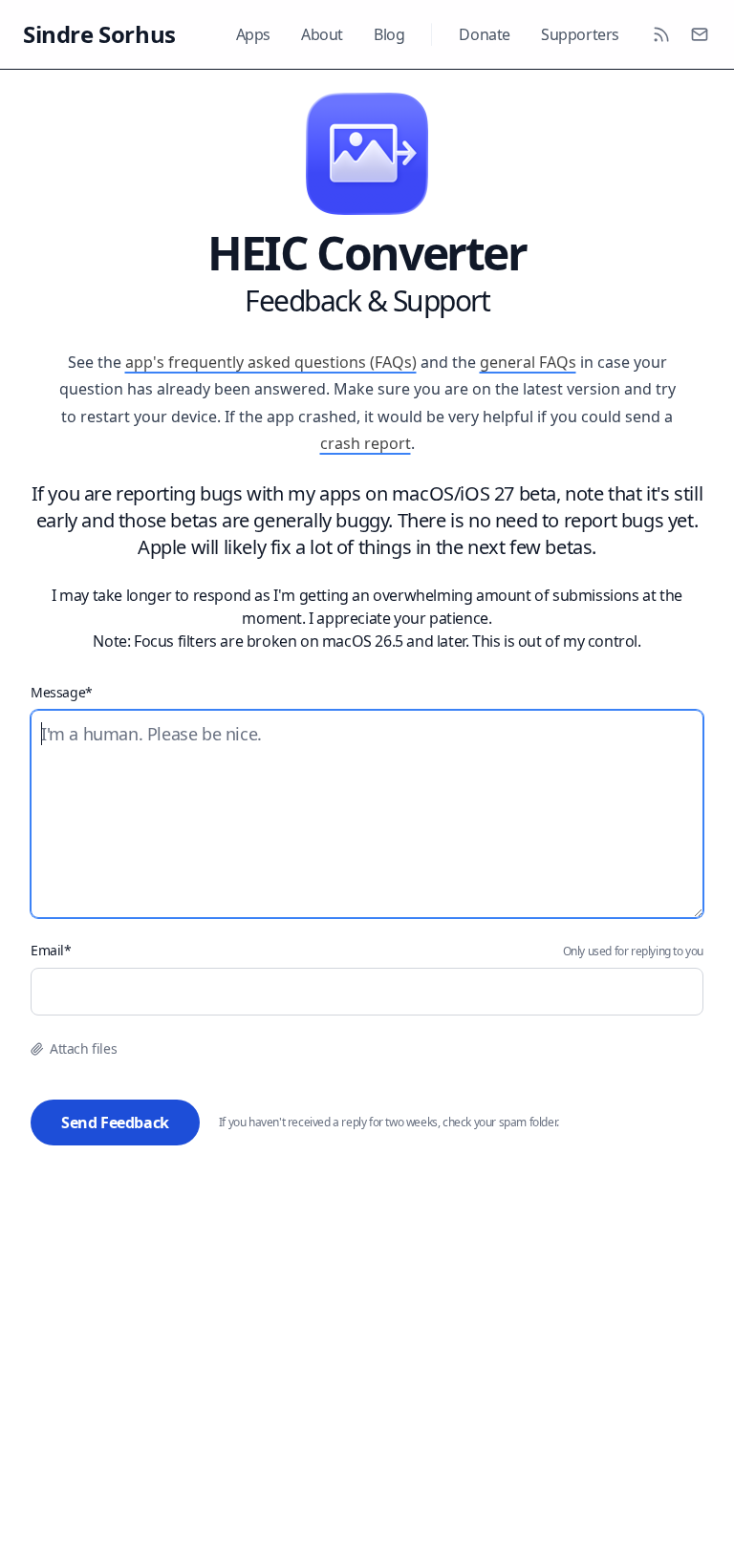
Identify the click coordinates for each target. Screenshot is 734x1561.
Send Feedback (115, 1122)
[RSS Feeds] (661, 34)
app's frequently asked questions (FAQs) (271, 362)
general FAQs (528, 362)
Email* (51, 950)
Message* (62, 692)
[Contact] (699, 34)
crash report (365, 443)
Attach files (83, 1048)
